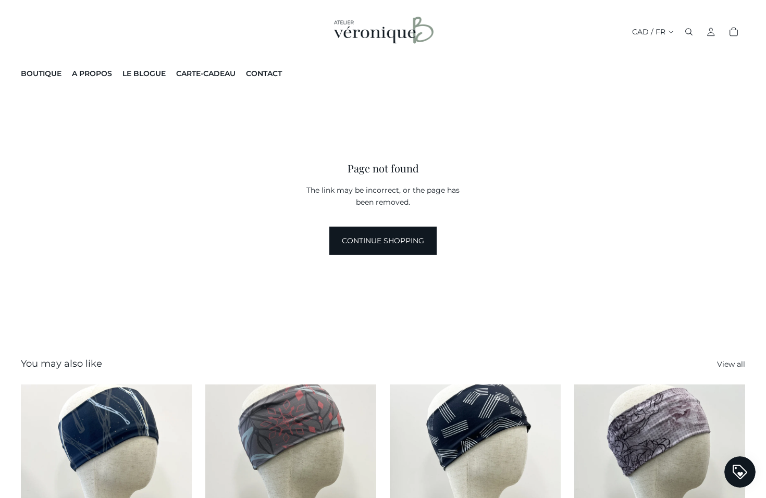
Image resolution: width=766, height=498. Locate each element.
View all (731, 364)
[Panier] (733, 31)
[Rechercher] (688, 31)
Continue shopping (383, 240)
